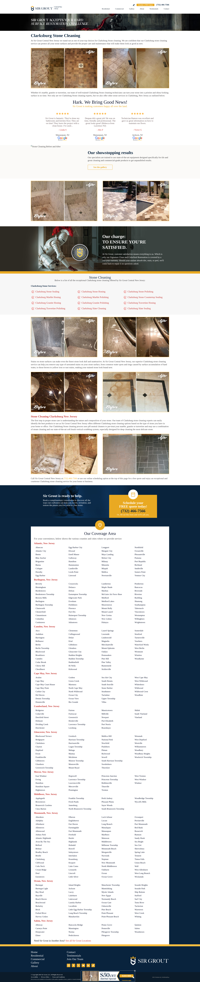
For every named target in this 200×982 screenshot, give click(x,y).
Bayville (39, 895)
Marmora (72, 684)
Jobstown (72, 619)
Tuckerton (139, 906)
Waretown (139, 909)
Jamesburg (73, 805)
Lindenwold (106, 638)
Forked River (41, 913)
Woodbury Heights (142, 754)
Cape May (40, 681)
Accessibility (34, 977)
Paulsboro (106, 747)
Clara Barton (41, 809)
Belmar (39, 849)
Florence (72, 608)
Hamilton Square (42, 786)
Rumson (138, 835)
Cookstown (40, 622)
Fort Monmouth (75, 831)
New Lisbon (107, 619)
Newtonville (107, 575)
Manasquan (106, 831)
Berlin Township (42, 648)
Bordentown (41, 591)
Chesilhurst (40, 669)
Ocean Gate (106, 902)
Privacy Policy (45, 977)
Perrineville (139, 820)
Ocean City (73, 695)
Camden (39, 659)
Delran (71, 591)
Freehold (72, 835)
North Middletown (109, 866)
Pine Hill (105, 659)
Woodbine (139, 695)
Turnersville (140, 638)
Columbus (40, 619)
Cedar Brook (41, 662)
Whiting (138, 916)
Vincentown (139, 612)
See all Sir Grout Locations (78, 940)
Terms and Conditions (58, 977)
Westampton (140, 615)
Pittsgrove (106, 935)
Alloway (39, 925)
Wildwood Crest (141, 691)
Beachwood (40, 902)
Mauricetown (107, 710)
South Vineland (141, 714)
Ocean (104, 873)
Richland (138, 565)
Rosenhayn (106, 728)
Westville (138, 743)
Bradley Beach (42, 852)
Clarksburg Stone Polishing (140, 291)
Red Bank (139, 827)
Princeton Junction (109, 776)
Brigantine (40, 561)
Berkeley (39, 906)
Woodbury (139, 750)
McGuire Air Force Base (112, 594)
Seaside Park (140, 888)
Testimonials (154, 9)
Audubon (39, 634)
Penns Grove (107, 925)
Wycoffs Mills (140, 802)
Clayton (39, 747)
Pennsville (106, 928)
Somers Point (140, 572)
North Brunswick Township (80, 809)
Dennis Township (43, 698)
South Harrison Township (112, 761)
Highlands (73, 842)
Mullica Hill (107, 736)
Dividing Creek (42, 724)
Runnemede (106, 666)
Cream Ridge (41, 870)
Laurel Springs (108, 631)
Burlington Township (44, 605)
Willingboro (139, 619)
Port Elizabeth (107, 721)
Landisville (73, 568)
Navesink (105, 856)
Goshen (72, 677)
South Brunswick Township (113, 809)
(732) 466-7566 (162, 5)
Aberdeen (40, 817)
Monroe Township (76, 761)
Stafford (138, 895)
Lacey (71, 892)
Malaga (72, 750)
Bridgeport (40, 740)
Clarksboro (40, 743)
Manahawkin (74, 916)
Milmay (105, 561)
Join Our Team (75, 959)
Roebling (138, 598)
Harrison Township (76, 740)
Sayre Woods (107, 805)
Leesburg (72, 728)
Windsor (138, 783)
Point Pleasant (107, 913)
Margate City (107, 551)
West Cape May (141, 677)
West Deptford (141, 740)
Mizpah (105, 568)
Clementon (73, 631)
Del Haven (40, 695)
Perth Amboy (107, 798)
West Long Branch (142, 873)
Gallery (131, 9)
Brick (38, 909)
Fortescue (73, 714)
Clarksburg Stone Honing (93, 291)
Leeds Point (73, 572)
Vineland (138, 717)
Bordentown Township (45, 594)
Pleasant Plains (108, 802)
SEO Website (156, 977)
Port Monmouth (141, 824)
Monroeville (74, 764)
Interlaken (73, 856)
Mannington (74, 928)
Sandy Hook (140, 838)
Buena (38, 565)
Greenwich (73, 717)
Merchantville (107, 645)
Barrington (40, 638)
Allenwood (40, 831)
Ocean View (74, 698)
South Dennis (107, 681)
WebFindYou (165, 977)
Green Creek (74, 681)
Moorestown (107, 605)
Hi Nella (72, 666)
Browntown (40, 802)
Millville (105, 714)
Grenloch (72, 736)
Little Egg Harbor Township (80, 909)
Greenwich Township (44, 768)
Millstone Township (110, 845)
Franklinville (41, 757)
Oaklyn (105, 652)
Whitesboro (139, 684)
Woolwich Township (143, 757)
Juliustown (73, 622)
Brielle (38, 856)
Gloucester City (75, 652)
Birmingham (41, 587)
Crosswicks (73, 584)
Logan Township (75, 747)
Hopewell (73, 776)
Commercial (119, 9)
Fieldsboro (73, 605)
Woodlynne (139, 659)
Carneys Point (41, 928)
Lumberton (106, 584)
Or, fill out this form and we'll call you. (133, 515)
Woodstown (139, 932)
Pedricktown (74, 935)
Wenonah (138, 736)
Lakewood (73, 899)
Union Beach (140, 863)
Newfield (105, 743)
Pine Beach (106, 909)
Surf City (138, 899)
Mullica (105, 572)
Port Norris (106, 724)
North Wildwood (75, 691)
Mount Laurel (107, 612)
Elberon (72, 817)
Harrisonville (74, 743)
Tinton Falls (139, 859)
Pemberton (139, 584)
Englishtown (74, 820)
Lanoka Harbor (75, 902)
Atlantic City (41, 551)
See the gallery (100, 167)
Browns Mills (41, 598)
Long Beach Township (78, 913)
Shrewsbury (139, 849)
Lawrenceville (74, 783)
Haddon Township (76, 659)
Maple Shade (107, 587)
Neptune (105, 859)
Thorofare (106, 768)
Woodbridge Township (144, 798)
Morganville (107, 852)
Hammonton (74, 565)
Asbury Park (41, 835)
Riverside (138, 591)
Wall (136, 866)
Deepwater (40, 932)
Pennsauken (106, 655)
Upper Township (108, 698)
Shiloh (137, 710)
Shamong (138, 601)
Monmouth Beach (109, 849)
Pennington (73, 790)
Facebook (73, 965)
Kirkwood (73, 669)
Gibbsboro (73, 645)
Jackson (72, 888)
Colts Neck (40, 866)
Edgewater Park (75, 598)
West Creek (139, 913)
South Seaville (107, 684)
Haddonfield (74, 662)
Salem (137, 928)
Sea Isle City (107, 677)
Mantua (72, 754)
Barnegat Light (42, 888)
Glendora (72, 648)
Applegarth (40, 798)
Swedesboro (107, 764)
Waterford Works (142, 645)
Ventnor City (140, 575)
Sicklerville (106, 669)
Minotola (105, 565)
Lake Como (73, 866)
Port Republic (140, 561)
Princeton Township (110, 779)
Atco (38, 631)
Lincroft (72, 873)
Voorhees (138, 641)
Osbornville (106, 906)
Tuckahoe (106, 695)
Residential (106, 9)
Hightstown (40, 790)
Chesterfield (41, 612)
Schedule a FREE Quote (145, 5)
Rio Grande (73, 702)
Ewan (38, 754)
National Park (107, 740)
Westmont (139, 652)
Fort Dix (72, 612)
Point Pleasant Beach (110, 916)
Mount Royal (74, 768)
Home (34, 952)
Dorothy (39, 572)
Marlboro (105, 835)
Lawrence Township (77, 724)
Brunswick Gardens (44, 805)
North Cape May (75, 688)
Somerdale (139, 631)
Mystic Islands (108, 892)
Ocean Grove (107, 877)
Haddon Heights (75, 655)
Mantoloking (107, 888)
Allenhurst (40, 824)
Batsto (38, 554)
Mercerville (73, 786)
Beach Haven (41, 899)
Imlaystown (73, 852)
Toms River (139, 902)
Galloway (73, 558)
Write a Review (134, 5)
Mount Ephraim (108, 648)
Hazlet (71, 838)
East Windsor (41, 776)
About (142, 9)
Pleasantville (140, 554)
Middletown (106, 842)
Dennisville (40, 702)
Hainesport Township (77, 615)
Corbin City (40, 691)
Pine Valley (106, 662)
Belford (39, 845)
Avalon (38, 677)
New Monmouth (108, 863)
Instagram (68, 965)
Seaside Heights (141, 885)
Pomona (138, 558)
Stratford (138, 634)
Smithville (139, 568)
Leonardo (72, 870)
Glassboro (40, 764)
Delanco (72, 587)
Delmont (39, 721)
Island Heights (74, 885)
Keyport (72, 863)
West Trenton (140, 776)
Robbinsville (107, 783)
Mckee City (106, 558)
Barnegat (39, 885)
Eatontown (40, 877)
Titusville (105, 786)
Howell (72, 849)
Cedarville (40, 714)
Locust (104, 820)
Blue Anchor (41, 558)
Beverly (39, 584)
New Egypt (106, 895)
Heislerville (73, 721)
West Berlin (139, 648)
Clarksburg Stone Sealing (47, 291)
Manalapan (106, 827)
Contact (166, 9)
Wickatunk (139, 877)
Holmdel (72, 845)
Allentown (40, 827)
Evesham (72, 601)
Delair (71, 638)
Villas (104, 702)
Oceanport (139, 817)
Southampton (140, 605)
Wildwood (139, 688)
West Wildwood (141, 681)
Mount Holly (107, 608)
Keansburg (73, 859)
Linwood (72, 575)
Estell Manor (74, 554)
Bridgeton (40, 710)
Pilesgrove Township (110, 932)
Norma (71, 932)
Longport (105, 547)
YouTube (83, 965)
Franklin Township (76, 798)
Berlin (38, 645)
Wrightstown (140, 622)
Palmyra (105, 622)
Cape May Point (42, 688)
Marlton (105, 591)
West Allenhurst (141, 870)
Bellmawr (40, 641)
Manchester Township (111, 885)
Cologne (39, 568)
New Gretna (107, 615)
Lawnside (106, 634)
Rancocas (138, 587)
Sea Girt (138, 845)
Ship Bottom (140, 892)
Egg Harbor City (75, 547)
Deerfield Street (42, 717)
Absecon (39, 547)
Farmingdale (74, 827)
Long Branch (107, 824)
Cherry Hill (40, 666)
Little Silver (73, 877)
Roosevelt (139, 831)
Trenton (105, 790)
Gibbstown (40, 761)
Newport (105, 717)
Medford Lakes (108, 601)
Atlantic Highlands (43, 838)
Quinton (138, 925)
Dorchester (40, 728)
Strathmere (106, 691)
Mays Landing (107, 554)
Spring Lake (140, 852)
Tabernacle (139, 608)
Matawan (105, 838)
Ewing (38, 779)
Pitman (104, 750)
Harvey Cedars (42, 916)
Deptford (39, 750)
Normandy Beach (109, 899)
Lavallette (73, 906)
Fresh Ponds (74, 802)
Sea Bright (139, 842)
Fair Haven (73, 824)
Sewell (104, 757)
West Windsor (140, 779)
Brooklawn (40, 655)
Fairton (71, 710)
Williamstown (140, 747)
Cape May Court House (45, 684)
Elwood (72, 551)
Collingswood (74, 634)
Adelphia (39, 820)
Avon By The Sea (43, 842)
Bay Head (40, 892)
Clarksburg (40, 859)
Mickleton (73, 757)
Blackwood (40, 652)
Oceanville (139, 551)
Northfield (139, 547)
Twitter (78, 965)
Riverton (138, 594)
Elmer (38, 935)
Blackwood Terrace (44, 736)
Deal (37, 873)
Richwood (106, 754)
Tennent (138, 856)
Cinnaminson (41, 615)
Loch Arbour (107, 817)
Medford (105, 598)
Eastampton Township (78, 594)
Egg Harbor (40, 575)
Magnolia (105, 641)
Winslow (138, 655)
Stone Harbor (107, 688)
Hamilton (72, 561)
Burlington (40, 601)
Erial (71, 641)
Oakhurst (105, 870)
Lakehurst (73, 895)
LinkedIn (88, 965)
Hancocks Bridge (76, 925)
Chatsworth (40, 608)
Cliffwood (40, 863)
